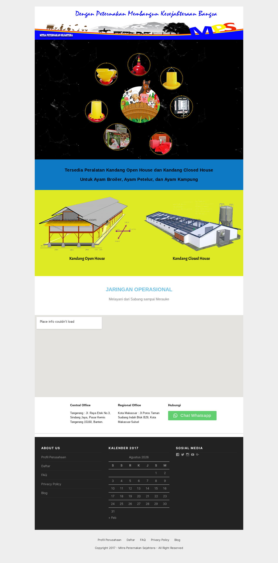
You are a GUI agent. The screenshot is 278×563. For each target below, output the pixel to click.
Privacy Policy (51, 484)
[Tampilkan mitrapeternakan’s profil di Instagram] (187, 454)
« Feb (112, 517)
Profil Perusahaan (53, 457)
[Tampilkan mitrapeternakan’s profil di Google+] (197, 454)
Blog (44, 493)
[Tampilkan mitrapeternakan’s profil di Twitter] (182, 454)
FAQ (44, 475)
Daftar (45, 466)
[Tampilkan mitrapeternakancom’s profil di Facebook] (177, 454)
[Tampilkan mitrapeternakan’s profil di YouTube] (192, 454)
